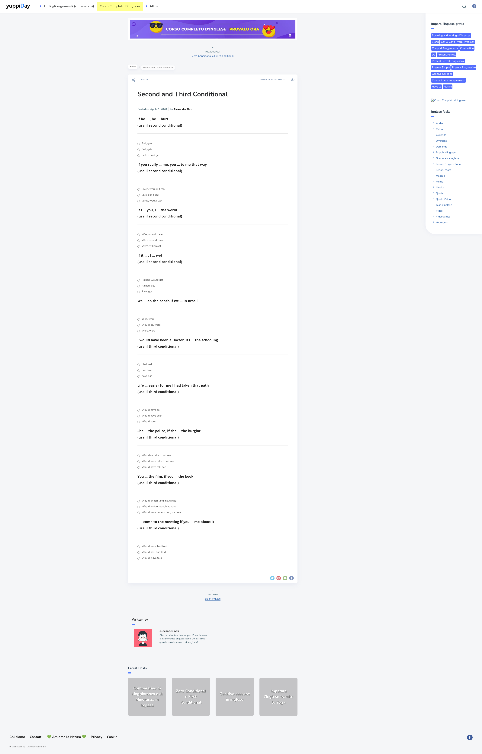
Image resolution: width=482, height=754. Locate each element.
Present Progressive (464, 67)
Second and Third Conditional (182, 94)
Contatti (36, 737)
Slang (435, 42)
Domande (441, 146)
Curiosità (441, 135)
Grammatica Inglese (447, 158)
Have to (436, 86)
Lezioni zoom (443, 170)
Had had (147, 364)
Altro (154, 6)
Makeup (440, 176)
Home (133, 66)
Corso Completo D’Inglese (120, 6)
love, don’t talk (150, 195)
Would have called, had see (158, 461)
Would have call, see (154, 467)
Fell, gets (147, 149)
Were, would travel (153, 240)
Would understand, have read (159, 500)
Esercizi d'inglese (445, 152)
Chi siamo (17, 737)
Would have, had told (154, 546)
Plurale (447, 86)
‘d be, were (148, 319)
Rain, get (147, 291)
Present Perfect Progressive (448, 61)
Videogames (443, 216)
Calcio (439, 129)
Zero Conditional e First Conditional (213, 56)
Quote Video (443, 199)
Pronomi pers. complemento (448, 80)
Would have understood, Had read (162, 512)
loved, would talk (152, 200)
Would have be (150, 410)
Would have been (152, 415)
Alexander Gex (183, 109)
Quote (439, 193)
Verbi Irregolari (465, 42)
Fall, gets (147, 143)
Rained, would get (152, 280)
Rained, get (148, 285)
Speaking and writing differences (451, 35)
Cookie (112, 737)
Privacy (96, 737)
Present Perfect (447, 54)
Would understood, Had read (159, 506)
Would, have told (152, 558)
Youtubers (442, 222)
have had (147, 376)
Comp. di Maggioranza (445, 48)
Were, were (148, 330)
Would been (149, 421)
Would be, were (151, 325)
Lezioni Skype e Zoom (448, 164)
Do (433, 54)
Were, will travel (151, 246)
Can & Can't (448, 42)
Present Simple (441, 67)
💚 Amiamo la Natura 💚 (66, 737)
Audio (439, 123)
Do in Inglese (212, 598)
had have (147, 370)
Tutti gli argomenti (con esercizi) (69, 6)
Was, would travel (152, 234)
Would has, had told (154, 552)
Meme (439, 181)
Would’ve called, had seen (157, 455)
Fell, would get (150, 155)
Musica (440, 187)
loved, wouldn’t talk (153, 189)
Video (439, 211)
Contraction (467, 48)
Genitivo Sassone (442, 74)
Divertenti (441, 141)
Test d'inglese (444, 205)
